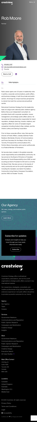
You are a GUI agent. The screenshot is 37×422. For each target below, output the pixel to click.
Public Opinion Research (9, 322)
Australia (4, 387)
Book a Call (7, 74)
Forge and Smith (17, 416)
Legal (3, 410)
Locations (4, 379)
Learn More (7, 218)
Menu (31, 2)
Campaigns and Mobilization (11, 325)
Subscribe (15, 249)
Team (3, 306)
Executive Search (7, 351)
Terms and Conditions (8, 406)
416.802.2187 (8, 64)
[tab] (2, 82)
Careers (4, 309)
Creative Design (6, 328)
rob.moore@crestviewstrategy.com (15, 67)
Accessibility (7, 413)
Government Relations (8, 317)
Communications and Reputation (12, 320)
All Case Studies (7, 354)
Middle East (5, 392)
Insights (4, 330)
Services (4, 314)
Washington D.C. (7, 389)
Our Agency (5, 304)
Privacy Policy (6, 403)
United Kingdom (6, 384)
